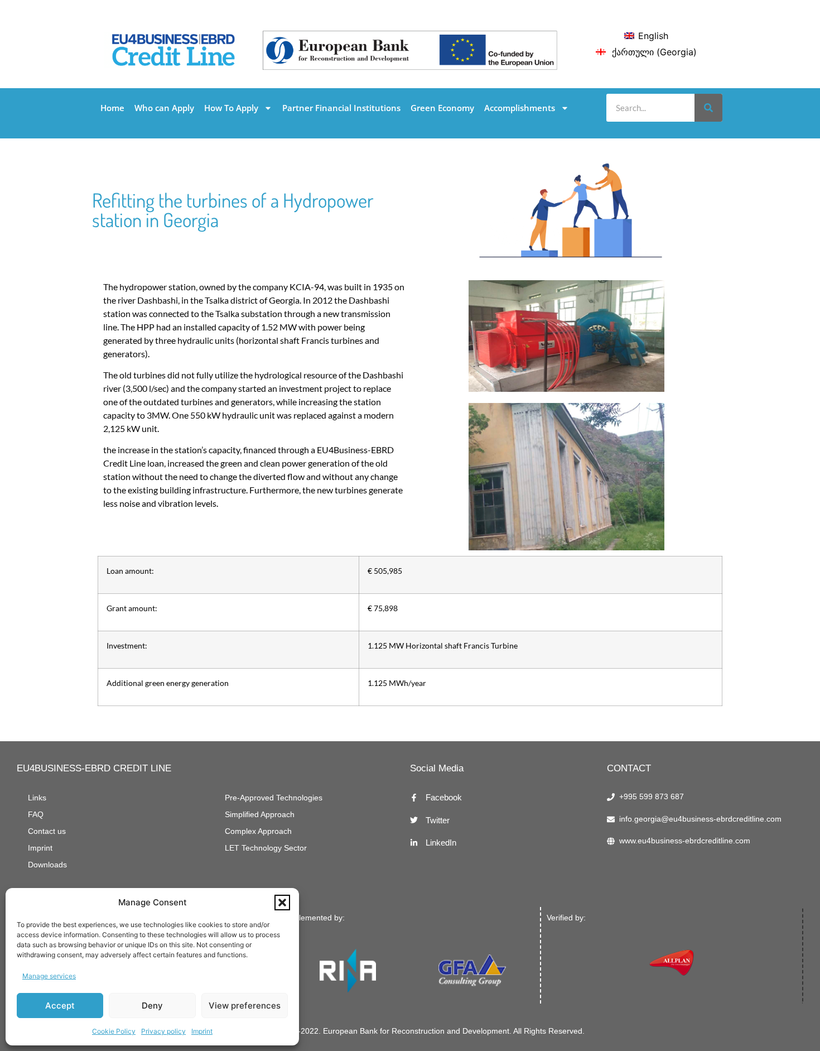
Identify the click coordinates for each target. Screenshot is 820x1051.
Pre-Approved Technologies (273, 798)
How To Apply (231, 107)
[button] (282, 902)
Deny (152, 1005)
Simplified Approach (260, 814)
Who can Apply (164, 107)
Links (37, 798)
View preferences (245, 1005)
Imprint (202, 1031)
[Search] (708, 108)
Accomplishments (519, 107)
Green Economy (442, 107)
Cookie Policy (114, 1031)
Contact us (47, 831)
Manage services (49, 976)
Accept (60, 1005)
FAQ (36, 814)
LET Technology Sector (266, 848)
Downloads (47, 865)
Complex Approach (258, 831)
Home (112, 107)
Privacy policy (163, 1031)
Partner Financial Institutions (341, 107)
